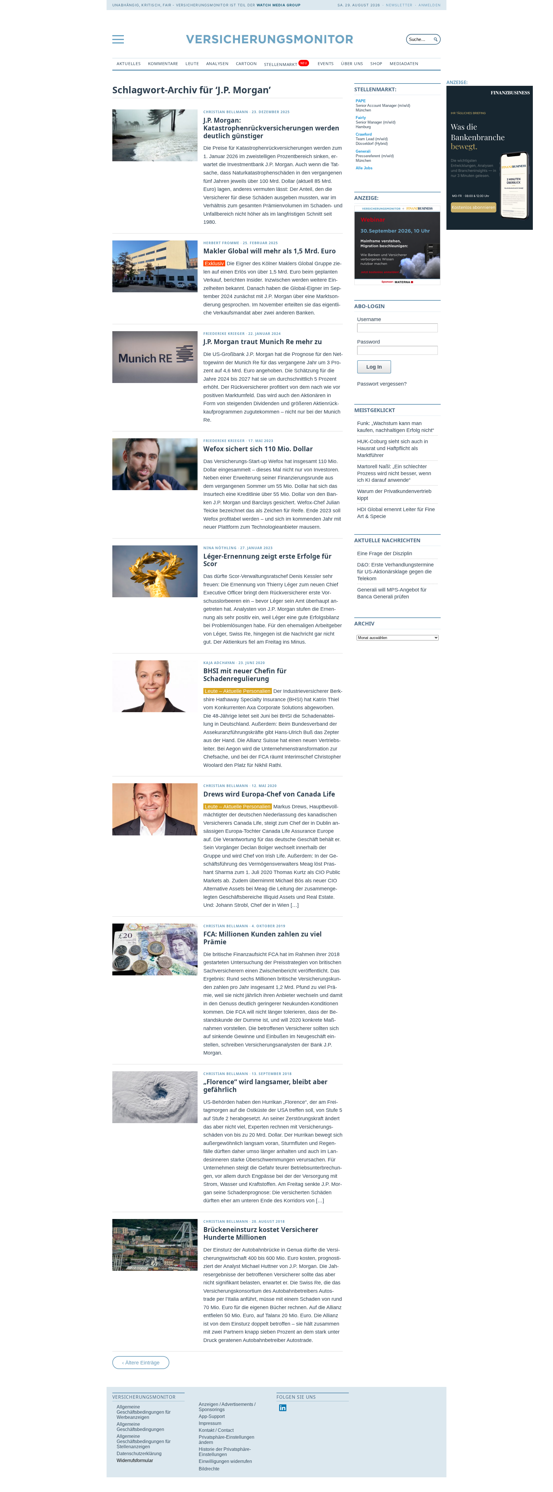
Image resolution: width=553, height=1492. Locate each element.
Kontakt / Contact (216, 1430)
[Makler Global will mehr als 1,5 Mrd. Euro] (155, 266)
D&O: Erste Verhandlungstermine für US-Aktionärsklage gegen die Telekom (395, 571)
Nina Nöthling (220, 547)
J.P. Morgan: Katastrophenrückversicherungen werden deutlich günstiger (271, 128)
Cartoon (246, 63)
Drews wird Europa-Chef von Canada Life (269, 794)
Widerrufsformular (135, 1460)
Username (369, 319)
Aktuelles (129, 63)
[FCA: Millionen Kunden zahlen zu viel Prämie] (155, 949)
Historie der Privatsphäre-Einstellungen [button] (225, 1452)
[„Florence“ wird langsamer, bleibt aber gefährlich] (155, 1097)
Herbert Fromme (221, 242)
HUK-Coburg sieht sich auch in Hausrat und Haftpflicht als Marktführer (392, 448)
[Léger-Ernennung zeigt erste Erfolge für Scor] (155, 571)
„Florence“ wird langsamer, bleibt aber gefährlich (265, 1085)
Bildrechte (209, 1468)
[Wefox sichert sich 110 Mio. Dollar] (155, 464)
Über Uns (352, 63)
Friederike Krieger (224, 333)
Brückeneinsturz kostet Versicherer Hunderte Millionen (260, 1233)
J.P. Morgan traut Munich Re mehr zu (262, 341)
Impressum (210, 1423)
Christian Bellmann (225, 111)
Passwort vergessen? (382, 384)
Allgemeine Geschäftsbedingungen (140, 1427)
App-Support (212, 1416)
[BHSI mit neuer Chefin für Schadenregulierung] (155, 686)
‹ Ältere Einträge (141, 1363)
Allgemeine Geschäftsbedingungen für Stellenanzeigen (144, 1441)
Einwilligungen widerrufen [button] (225, 1461)
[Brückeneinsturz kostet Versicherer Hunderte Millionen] (155, 1245)
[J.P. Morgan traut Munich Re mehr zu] (155, 357)
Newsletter (399, 5)
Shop (376, 63)
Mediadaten (404, 63)
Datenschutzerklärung (139, 1453)
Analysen (217, 63)
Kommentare (163, 63)
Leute (192, 63)
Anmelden (429, 5)
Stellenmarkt (285, 64)
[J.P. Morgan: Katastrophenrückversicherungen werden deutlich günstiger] (155, 135)
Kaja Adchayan (219, 662)
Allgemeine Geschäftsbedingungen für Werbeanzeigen (144, 1412)
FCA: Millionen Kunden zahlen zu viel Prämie (262, 938)
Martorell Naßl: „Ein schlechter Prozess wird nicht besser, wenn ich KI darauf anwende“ (394, 473)
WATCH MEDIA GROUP (279, 5)
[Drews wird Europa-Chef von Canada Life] (155, 809)
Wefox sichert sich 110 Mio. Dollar (258, 448)
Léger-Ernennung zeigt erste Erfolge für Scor (267, 560)
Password (368, 342)
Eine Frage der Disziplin (384, 553)
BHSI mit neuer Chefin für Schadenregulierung (245, 674)
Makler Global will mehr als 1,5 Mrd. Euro (269, 251)
